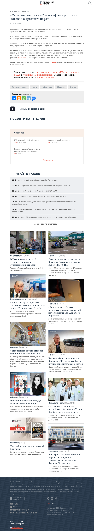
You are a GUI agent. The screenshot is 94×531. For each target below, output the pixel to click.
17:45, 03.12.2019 (16, 24)
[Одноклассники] (19, 98)
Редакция (14, 504)
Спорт (51, 256)
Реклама (13, 507)
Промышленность (20, 11)
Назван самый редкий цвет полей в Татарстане (34, 180)
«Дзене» (50, 77)
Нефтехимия (47, 87)
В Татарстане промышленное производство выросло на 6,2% (41, 185)
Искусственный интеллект (59, 141)
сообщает (22, 57)
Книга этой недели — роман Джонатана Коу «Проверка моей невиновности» (27, 450)
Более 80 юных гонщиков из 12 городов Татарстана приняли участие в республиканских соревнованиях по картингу (65, 267)
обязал (53, 62)
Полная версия (16, 521)
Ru (49, 503)
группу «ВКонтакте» (62, 72)
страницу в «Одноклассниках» (37, 74)
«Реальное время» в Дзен (32, 108)
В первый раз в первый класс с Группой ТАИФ (34, 191)
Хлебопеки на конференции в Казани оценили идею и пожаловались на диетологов (65, 413)
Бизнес (73, 87)
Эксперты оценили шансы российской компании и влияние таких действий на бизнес (65, 315)
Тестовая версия (17, 523)
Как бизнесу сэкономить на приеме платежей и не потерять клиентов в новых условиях (64, 462)
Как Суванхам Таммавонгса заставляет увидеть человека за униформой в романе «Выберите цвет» (26, 405)
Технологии (53, 304)
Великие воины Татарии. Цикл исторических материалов (27, 151)
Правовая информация (19, 510)
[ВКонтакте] (14, 98)
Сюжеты (19, 132)
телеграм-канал (42, 72)
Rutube (40, 77)
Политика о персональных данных (24, 513)
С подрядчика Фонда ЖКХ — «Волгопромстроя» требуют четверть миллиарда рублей (27, 309)
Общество (61, 87)
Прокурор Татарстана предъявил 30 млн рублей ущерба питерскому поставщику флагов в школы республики (65, 365)
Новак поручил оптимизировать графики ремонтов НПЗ (38, 196)
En (53, 503)
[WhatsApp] (24, 98)
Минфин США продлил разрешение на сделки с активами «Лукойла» (44, 217)
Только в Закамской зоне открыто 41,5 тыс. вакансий (26, 265)
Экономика (53, 451)
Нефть (34, 87)
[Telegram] (29, 98)
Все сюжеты (48, 160)
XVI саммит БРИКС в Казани (26, 141)
